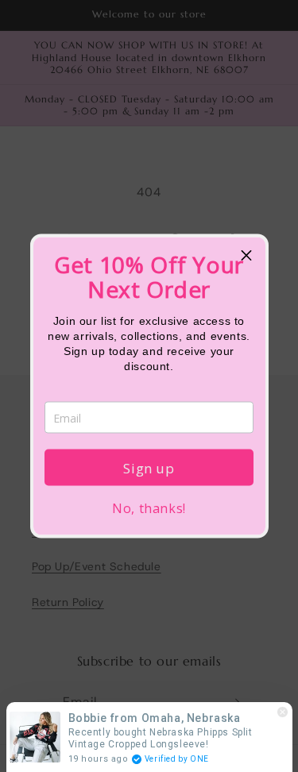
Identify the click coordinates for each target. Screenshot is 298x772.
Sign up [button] (148, 467)
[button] (247, 255)
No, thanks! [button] (149, 508)
